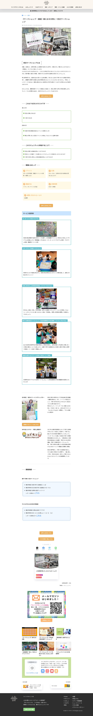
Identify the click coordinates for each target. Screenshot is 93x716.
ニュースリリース (77, 703)
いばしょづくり (29, 7)
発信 (65, 705)
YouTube (51, 673)
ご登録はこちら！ (46, 620)
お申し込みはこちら (46, 96)
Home (66, 696)
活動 (70, 583)
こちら (37, 493)
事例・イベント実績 (59, 7)
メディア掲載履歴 (77, 701)
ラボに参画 (76, 705)
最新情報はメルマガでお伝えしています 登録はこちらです (47, 11)
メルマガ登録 (70, 7)
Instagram (47, 673)
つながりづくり (39, 7)
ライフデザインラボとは (17, 7)
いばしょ (66, 701)
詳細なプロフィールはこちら (31, 424)
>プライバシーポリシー (78, 707)
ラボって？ (67, 698)
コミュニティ (67, 585)
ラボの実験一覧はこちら (46, 539)
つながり (66, 703)
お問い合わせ (78, 7)
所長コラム (75, 698)
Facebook (42, 673)
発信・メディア (48, 7)
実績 (74, 696)
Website (56, 673)
